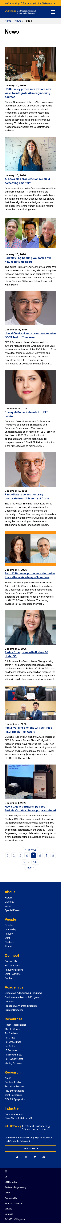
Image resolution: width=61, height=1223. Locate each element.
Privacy (8, 1208)
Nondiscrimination (14, 1203)
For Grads (10, 1037)
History (8, 897)
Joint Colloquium (13, 1094)
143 (35, 861)
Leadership (10, 929)
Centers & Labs (13, 1082)
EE (6, 1171)
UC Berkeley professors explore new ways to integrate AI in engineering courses (28, 93)
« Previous (31, 849)
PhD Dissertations (14, 1090)
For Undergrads (13, 1041)
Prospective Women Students (21, 1005)
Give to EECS (30, 1148)
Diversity (9, 901)
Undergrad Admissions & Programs (23, 992)
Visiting (8, 906)
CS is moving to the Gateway (36, 3)
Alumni (8, 946)
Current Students (14, 1009)
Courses (9, 1001)
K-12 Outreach (12, 965)
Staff (7, 937)
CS (6, 1176)
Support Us (11, 961)
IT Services (11, 1050)
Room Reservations (15, 1024)
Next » (31, 867)
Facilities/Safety (13, 1054)
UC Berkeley (11, 1182)
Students (9, 942)
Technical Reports (14, 1086)
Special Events (13, 910)
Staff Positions (13, 973)
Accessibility (11, 1198)
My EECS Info (12, 1029)
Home (8, 20)
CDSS (7, 1192)
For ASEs (10, 1046)
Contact (9, 978)
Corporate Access (14, 1114)
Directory (10, 925)
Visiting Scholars (13, 1063)
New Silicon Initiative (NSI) (19, 1118)
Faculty (9, 933)
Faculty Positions (14, 969)
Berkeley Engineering (15, 1187)
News (18, 20)
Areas (8, 1077)
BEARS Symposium (15, 1099)
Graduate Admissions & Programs (23, 997)
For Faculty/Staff (14, 1058)
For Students (12, 1033)
